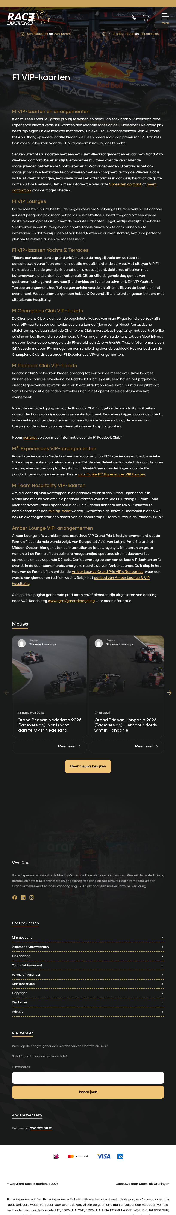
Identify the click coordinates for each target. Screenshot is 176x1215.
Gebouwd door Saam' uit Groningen (142, 1183)
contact (30, 437)
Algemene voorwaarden (30, 946)
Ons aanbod (21, 956)
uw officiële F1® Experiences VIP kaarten (111, 474)
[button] (169, 692)
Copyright (19, 993)
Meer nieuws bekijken (88, 766)
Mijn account (22, 937)
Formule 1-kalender (26, 974)
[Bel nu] (134, 17)
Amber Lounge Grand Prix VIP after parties (107, 571)
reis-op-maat (59, 511)
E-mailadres (21, 1067)
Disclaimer (19, 1002)
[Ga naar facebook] (14, 898)
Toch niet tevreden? (27, 965)
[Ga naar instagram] (31, 898)
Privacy (17, 1011)
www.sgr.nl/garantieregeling (71, 601)
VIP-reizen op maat (125, 184)
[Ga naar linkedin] (23, 898)
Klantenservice (23, 984)
